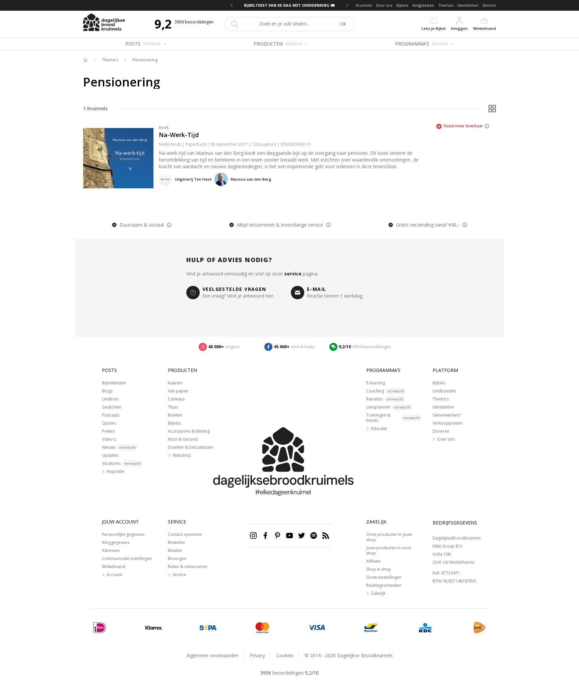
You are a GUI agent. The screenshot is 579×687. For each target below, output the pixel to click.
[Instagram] (253, 535)
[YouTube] (289, 535)
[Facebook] (265, 535)
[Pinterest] (277, 535)
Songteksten (423, 5)
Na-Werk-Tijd (179, 135)
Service (489, 5)
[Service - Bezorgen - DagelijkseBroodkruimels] (479, 627)
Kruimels (364, 5)
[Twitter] (301, 535)
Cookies (285, 655)
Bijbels (402, 5)
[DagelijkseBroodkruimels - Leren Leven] (85, 60)
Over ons (384, 5)
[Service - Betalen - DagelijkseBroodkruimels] (99, 627)
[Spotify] (313, 535)
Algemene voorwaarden (213, 655)
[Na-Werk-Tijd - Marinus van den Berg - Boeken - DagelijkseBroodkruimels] (118, 158)
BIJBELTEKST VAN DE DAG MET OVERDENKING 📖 (289, 5)
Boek (164, 127)
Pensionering (145, 60)
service (293, 273)
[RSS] (325, 535)
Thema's (445, 5)
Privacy (257, 655)
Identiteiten (467, 5)
